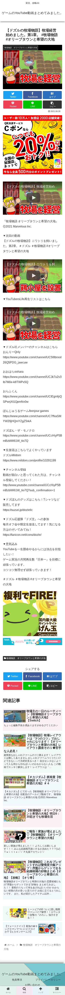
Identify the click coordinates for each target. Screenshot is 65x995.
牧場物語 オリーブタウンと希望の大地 (26, 658)
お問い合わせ (32, 984)
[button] (58, 569)
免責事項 (17, 979)
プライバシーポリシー (48, 979)
